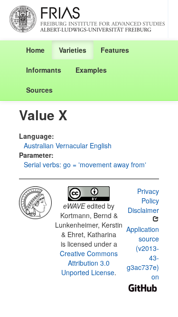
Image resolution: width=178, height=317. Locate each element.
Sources (39, 90)
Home (35, 50)
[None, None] (35, 201)
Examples (91, 70)
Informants (43, 70)
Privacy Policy (148, 195)
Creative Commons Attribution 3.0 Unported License (89, 263)
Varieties (72, 50)
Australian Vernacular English (68, 145)
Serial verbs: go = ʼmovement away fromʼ (85, 164)
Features (115, 50)
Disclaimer (143, 210)
